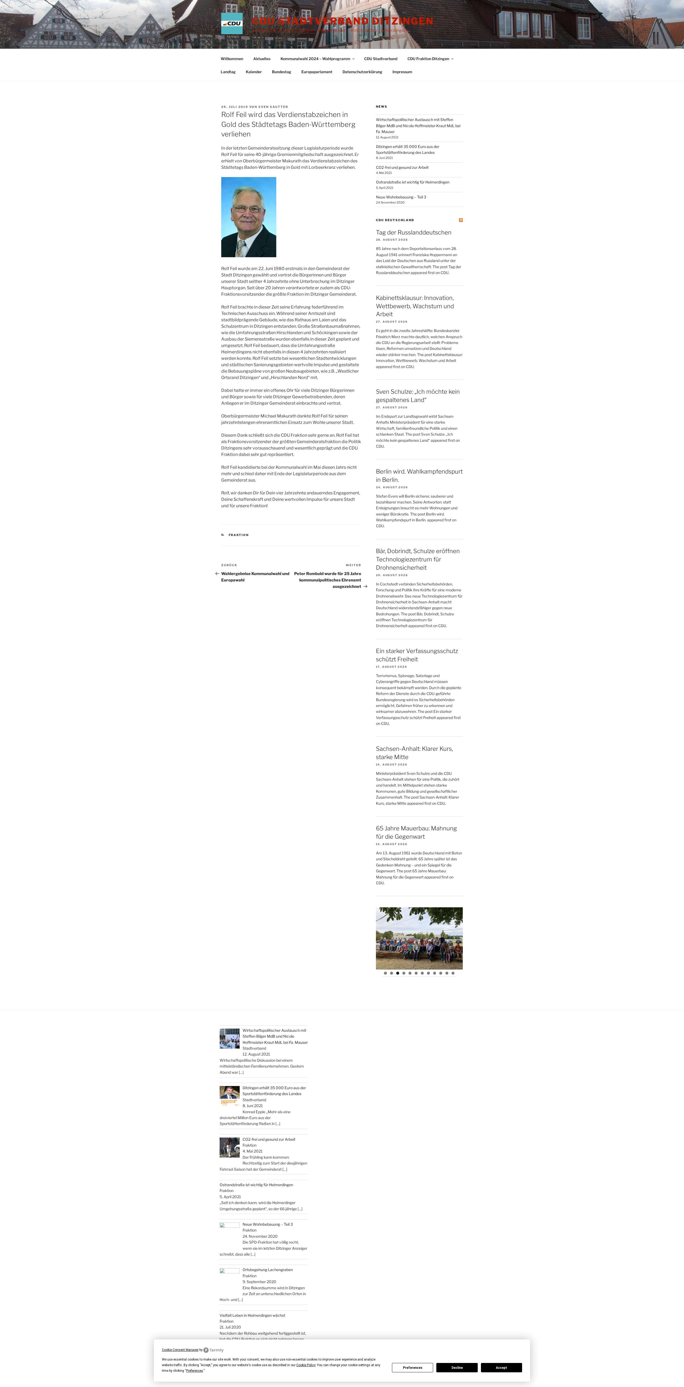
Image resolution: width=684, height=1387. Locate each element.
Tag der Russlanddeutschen (414, 232)
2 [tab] (391, 973)
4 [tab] (403, 973)
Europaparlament (316, 71)
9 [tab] (434, 973)
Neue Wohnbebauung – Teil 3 (401, 197)
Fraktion (239, 535)
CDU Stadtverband (380, 58)
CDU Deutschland (395, 220)
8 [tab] (428, 973)
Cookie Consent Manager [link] (180, 1350)
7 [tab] (422, 973)
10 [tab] (441, 973)
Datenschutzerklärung (362, 71)
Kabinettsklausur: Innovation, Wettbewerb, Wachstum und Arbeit (415, 306)
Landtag (228, 71)
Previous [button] (383, 937)
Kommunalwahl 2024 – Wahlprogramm (315, 58)
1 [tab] (385, 973)
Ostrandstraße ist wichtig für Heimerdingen (412, 182)
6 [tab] (416, 973)
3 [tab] (397, 973)
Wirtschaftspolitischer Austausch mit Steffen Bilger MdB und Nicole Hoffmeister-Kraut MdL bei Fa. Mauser (418, 125)
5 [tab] (410, 973)
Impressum (402, 71)
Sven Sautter (273, 107)
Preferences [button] (194, 1371)
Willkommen (232, 58)
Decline (457, 1368)
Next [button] (456, 937)
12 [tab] (453, 973)
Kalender (254, 71)
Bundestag (281, 71)
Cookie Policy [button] (305, 1365)
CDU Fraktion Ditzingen (428, 58)
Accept (501, 1368)
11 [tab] (447, 973)
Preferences (412, 1368)
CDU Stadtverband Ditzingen (343, 21)
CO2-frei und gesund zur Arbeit (402, 167)
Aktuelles (261, 58)
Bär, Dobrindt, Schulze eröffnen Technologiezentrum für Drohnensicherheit (418, 559)
